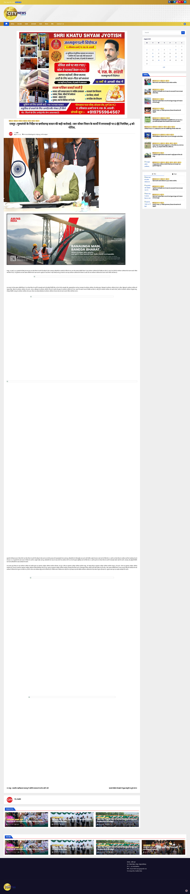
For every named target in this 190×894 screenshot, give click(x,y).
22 (176, 56)
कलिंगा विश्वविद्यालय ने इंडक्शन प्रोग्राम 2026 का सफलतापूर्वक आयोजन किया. (168, 136)
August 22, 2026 (57, 852)
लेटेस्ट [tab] (154, 174)
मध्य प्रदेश (19, 24)
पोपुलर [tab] (175, 174)
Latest (21, 120)
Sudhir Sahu (138, 871)
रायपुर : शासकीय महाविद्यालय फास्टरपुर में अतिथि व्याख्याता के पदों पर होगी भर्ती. (28, 788)
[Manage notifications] (186, 891)
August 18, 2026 (103, 852)
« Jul (164, 67)
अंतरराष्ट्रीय (33, 24)
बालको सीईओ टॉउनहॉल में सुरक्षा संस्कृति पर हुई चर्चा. (122, 788)
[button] (182, 24)
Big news (11, 120)
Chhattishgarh (10, 819)
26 (158, 60)
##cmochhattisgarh (29, 134)
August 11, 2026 (149, 852)
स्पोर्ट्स (40, 24)
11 (152, 53)
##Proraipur (44, 134)
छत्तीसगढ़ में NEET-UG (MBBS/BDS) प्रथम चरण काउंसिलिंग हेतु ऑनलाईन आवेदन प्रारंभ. (163, 128)
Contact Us (60, 24)
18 (152, 56)
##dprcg (37, 134)
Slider (34, 120)
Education (155, 126)
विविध (52, 24)
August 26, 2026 (12, 852)
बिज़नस (46, 24)
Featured (16, 120)
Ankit (17, 132)
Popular (25, 120)
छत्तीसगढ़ (12, 24)
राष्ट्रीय (26, 24)
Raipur (30, 120)
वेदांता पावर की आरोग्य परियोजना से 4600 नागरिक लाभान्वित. (25, 822)
